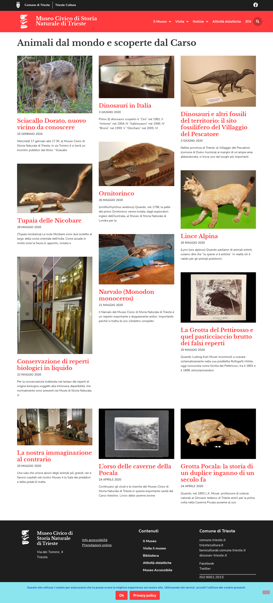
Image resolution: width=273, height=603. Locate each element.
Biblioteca (151, 555)
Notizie (198, 21)
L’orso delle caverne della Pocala (135, 469)
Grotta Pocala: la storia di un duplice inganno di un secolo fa (217, 473)
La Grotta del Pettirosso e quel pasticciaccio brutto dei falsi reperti (217, 337)
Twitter (205, 568)
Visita (179, 21)
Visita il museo (154, 548)
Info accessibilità (94, 540)
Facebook (206, 563)
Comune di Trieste (37, 5)
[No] (266, 592)
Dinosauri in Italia (125, 105)
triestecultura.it (211, 545)
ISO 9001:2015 (211, 577)
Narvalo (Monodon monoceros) (126, 295)
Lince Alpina (199, 236)
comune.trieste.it (212, 540)
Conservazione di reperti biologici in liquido (53, 364)
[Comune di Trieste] (18, 5)
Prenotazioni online (97, 545)
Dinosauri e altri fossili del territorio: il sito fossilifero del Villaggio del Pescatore (214, 124)
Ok (121, 595)
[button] (257, 21)
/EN (248, 21)
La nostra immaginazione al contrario (54, 456)
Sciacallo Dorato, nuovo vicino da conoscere (51, 124)
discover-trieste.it (213, 555)
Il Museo (160, 21)
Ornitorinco (116, 193)
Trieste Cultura (65, 5)
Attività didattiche (226, 21)
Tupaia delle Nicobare (49, 220)
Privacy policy (144, 595)
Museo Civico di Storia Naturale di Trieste (66, 21)
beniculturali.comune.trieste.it (222, 550)
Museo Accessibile (157, 570)
